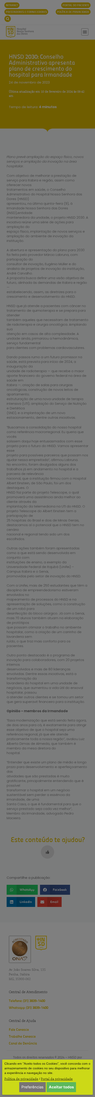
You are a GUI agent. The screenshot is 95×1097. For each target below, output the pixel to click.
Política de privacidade (21, 1079)
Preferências (32, 1087)
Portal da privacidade (57, 1079)
